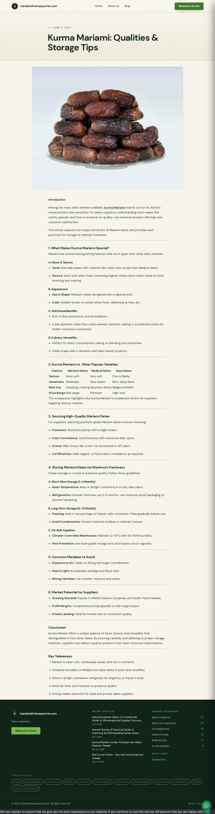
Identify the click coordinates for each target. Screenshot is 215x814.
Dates (16, 781)
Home (98, 6)
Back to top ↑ (196, 803)
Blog (127, 6)
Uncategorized (178, 729)
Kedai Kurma (178, 740)
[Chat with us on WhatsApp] (206, 805)
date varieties (53, 781)
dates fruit (84, 781)
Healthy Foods (178, 734)
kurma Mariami (114, 207)
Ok (208, 811)
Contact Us (158, 759)
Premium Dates (102, 781)
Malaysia (69, 781)
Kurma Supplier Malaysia (25, 788)
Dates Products (178, 717)
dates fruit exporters (178, 723)
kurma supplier (178, 746)
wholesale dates (33, 781)
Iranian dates (161, 781)
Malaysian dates (141, 781)
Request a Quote (189, 6)
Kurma (197, 781)
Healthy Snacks (180, 781)
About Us (113, 6)
